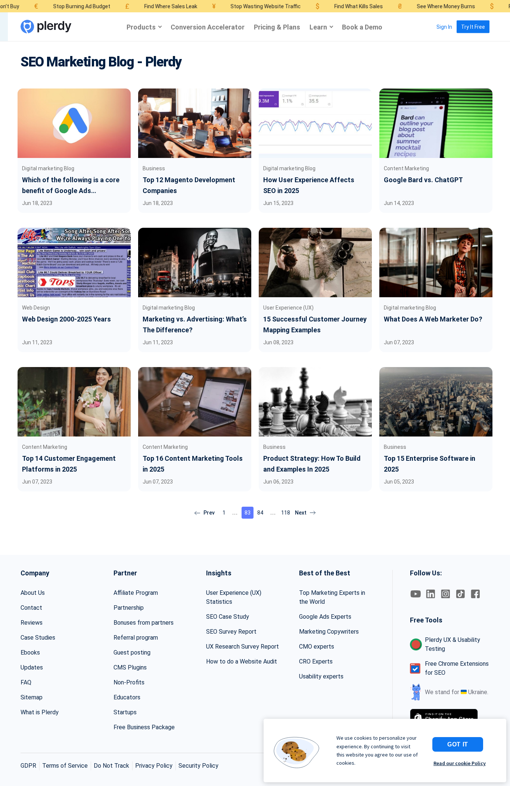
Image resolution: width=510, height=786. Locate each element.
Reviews (32, 622)
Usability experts (321, 676)
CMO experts (316, 646)
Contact (31, 607)
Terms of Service (65, 765)
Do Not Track (111, 765)
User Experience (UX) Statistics (233, 597)
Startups (125, 712)
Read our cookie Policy (459, 763)
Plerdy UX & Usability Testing (452, 644)
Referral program (135, 637)
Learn (318, 27)
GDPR (28, 765)
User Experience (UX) (288, 308)
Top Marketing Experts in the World (332, 597)
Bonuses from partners (143, 622)
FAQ (26, 682)
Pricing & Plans (277, 27)
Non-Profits (128, 682)
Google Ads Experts (325, 616)
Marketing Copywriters (329, 631)
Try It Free (473, 27)
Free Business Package (144, 727)
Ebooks (30, 652)
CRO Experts (316, 661)
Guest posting (131, 652)
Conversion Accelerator (208, 27)
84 (260, 513)
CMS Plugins (130, 667)
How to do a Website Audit (241, 661)
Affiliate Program (135, 592)
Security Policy (198, 765)
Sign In (444, 27)
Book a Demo (362, 27)
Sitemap (32, 697)
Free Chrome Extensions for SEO (457, 668)
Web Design (36, 308)
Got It (457, 744)
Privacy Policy (153, 765)
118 (285, 513)
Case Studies (38, 637)
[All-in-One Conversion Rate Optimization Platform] (46, 27)
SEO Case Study (227, 616)
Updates (32, 667)
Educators (126, 697)
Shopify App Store (449, 717)
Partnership (128, 607)
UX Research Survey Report (242, 646)
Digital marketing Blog (48, 168)
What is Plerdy (40, 712)
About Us (33, 592)
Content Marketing (406, 168)
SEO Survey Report (231, 631)
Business (154, 168)
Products (141, 27)
